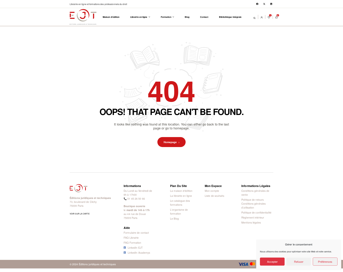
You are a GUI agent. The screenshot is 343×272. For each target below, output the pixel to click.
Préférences (325, 261)
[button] (98, 4)
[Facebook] (257, 4)
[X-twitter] (264, 4)
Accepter (272, 261)
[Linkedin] (271, 4)
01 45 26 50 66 (136, 198)
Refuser (298, 261)
